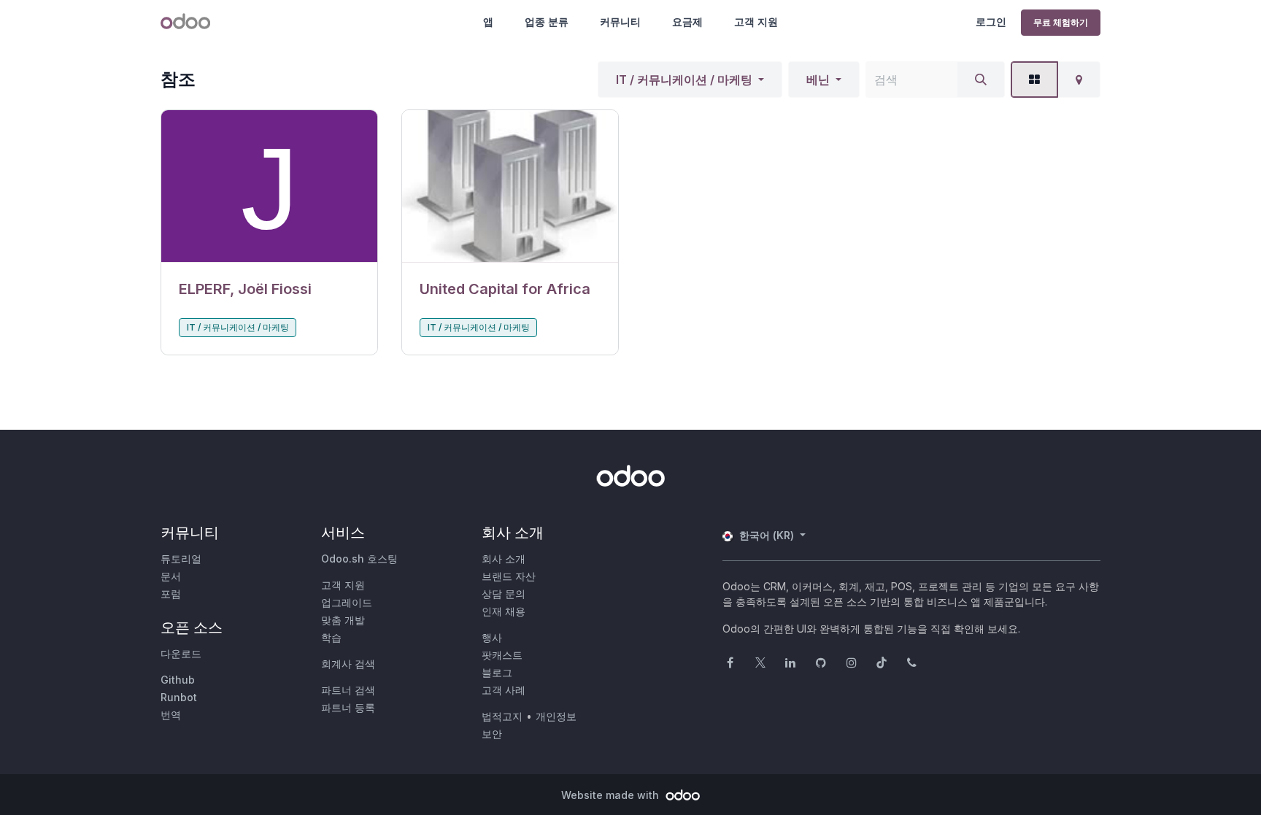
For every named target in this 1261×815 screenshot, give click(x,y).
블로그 (497, 672)
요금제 (687, 21)
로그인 (991, 21)
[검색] (981, 79)
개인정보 (556, 716)
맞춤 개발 (343, 620)
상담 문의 (503, 593)
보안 (492, 733)
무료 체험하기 (1060, 22)
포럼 (171, 593)
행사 (492, 637)
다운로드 (181, 653)
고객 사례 (503, 690)
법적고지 (502, 716)
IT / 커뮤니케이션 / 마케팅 (684, 79)
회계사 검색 (348, 663)
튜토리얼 (181, 558)
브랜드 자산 (509, 576)
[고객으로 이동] (269, 186)
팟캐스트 (502, 655)
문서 (171, 576)
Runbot (179, 697)
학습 (331, 637)
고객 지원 (756, 21)
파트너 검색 (348, 690)
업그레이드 (346, 602)
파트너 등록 (348, 707)
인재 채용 (503, 611)
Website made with (611, 795)
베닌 (818, 79)
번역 (171, 714)
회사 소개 (503, 558)
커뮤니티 (620, 21)
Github (178, 679)
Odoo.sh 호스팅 (359, 558)
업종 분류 (546, 21)
